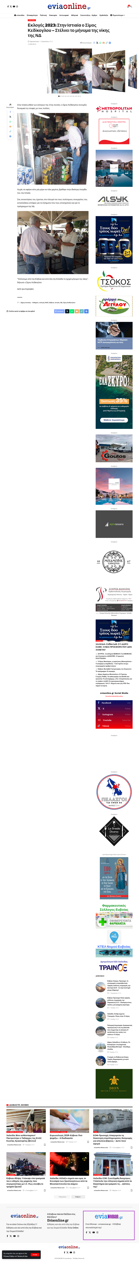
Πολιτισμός (54, 1175)
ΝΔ (61, 302)
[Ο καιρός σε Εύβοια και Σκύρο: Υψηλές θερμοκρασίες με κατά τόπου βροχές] (101, 1061)
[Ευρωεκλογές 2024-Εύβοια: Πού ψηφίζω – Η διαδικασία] (69, 1121)
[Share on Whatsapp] (100, 42)
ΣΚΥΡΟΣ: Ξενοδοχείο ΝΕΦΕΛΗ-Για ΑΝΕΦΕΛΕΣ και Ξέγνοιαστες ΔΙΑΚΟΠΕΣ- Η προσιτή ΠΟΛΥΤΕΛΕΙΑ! (114, 656)
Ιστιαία (57, 302)
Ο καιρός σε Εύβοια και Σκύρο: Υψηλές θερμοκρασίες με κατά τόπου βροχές (118, 1059)
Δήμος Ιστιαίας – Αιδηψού (29, 302)
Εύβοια (51, 302)
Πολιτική (32, 20)
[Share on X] (97, 42)
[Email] (103, 42)
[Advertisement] (114, 752)
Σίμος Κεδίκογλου (69, 302)
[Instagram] (17, 6)
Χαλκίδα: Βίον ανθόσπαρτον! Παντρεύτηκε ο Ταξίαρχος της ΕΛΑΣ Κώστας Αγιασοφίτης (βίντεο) (24, 1138)
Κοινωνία (99, 640)
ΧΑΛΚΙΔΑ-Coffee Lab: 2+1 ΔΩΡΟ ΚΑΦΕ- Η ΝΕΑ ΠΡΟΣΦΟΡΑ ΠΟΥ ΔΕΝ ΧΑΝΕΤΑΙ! (114, 647)
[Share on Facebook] (94, 42)
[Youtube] (114, 720)
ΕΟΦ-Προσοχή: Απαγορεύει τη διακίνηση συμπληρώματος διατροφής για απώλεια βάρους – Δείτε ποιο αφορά (112, 1139)
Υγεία (95, 1132)
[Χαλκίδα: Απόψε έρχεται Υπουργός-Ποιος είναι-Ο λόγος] (101, 1017)
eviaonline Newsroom (14, 1145)
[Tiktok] (114, 726)
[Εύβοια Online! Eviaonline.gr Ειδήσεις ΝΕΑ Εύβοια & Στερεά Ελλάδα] (69, 7)
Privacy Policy (9, 1256)
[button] (35, 1254)
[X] (10, 6)
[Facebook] (8, 6)
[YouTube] (14, 6)
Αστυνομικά (11, 1132)
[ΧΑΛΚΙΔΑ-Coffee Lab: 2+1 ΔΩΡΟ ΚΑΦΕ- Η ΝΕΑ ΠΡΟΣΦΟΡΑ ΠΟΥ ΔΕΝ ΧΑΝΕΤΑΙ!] (114, 630)
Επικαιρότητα (55, 1132)
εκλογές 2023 (43, 302)
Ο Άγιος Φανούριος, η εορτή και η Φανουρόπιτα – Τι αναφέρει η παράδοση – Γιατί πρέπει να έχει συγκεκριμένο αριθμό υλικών (114, 664)
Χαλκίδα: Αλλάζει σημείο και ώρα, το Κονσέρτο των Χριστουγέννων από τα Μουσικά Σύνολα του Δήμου (68, 1181)
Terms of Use (22, 1256)
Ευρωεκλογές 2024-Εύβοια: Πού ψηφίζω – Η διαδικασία (66, 1136)
